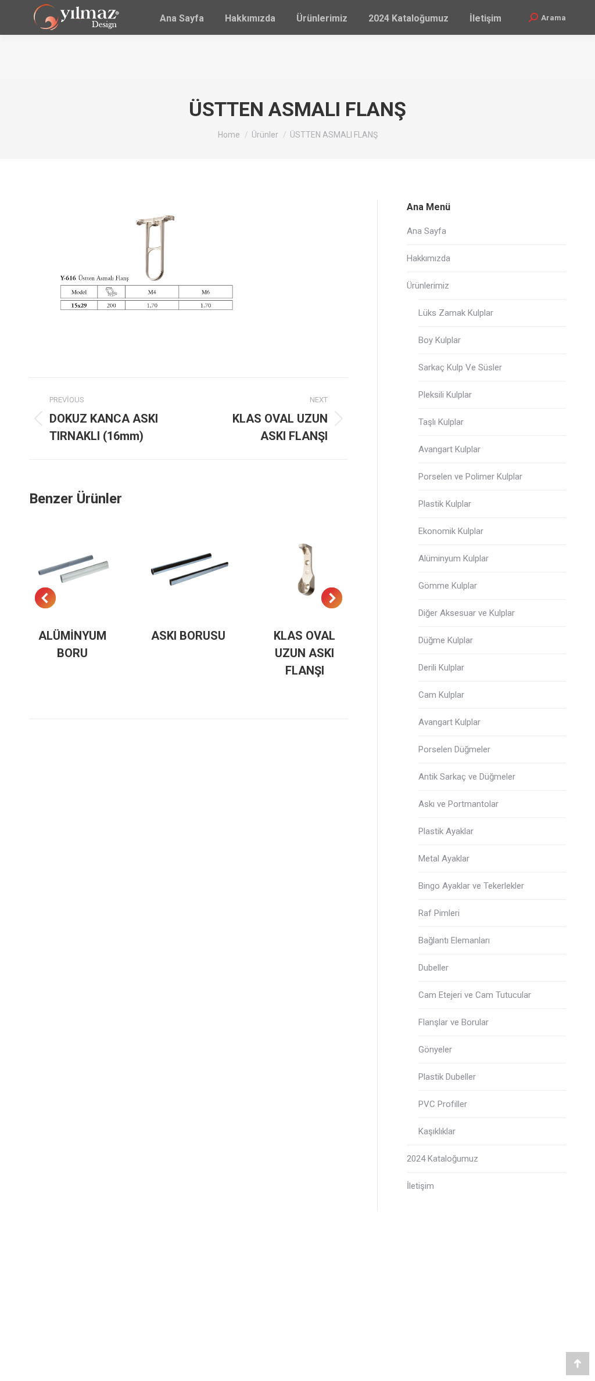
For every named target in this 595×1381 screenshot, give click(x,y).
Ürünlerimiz (428, 285)
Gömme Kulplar (447, 585)
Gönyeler (435, 1049)
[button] (45, 597)
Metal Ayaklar (443, 858)
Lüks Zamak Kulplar (455, 313)
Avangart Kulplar (449, 449)
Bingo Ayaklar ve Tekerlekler (471, 886)
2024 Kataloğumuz (442, 1158)
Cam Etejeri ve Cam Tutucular (474, 995)
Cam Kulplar (441, 695)
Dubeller (433, 967)
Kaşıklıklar (437, 1131)
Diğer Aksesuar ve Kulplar (466, 613)
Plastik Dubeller (447, 1077)
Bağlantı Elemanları (454, 940)
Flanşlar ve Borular (453, 1022)
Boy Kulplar (439, 340)
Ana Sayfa (426, 231)
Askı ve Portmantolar (458, 804)
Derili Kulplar (441, 667)
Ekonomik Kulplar (450, 531)
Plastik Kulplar (444, 504)
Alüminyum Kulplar (453, 558)
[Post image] (72, 569)
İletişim (420, 1186)
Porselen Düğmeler (454, 749)
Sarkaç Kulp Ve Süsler (460, 367)
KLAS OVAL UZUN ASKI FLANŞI (304, 653)
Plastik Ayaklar (446, 831)
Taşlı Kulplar (441, 422)
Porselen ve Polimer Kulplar (470, 476)
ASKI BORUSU (188, 636)
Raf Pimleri (439, 913)
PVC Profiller (442, 1104)
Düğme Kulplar (445, 640)
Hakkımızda (428, 258)
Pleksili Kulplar (445, 395)
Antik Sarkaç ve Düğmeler (466, 776)
